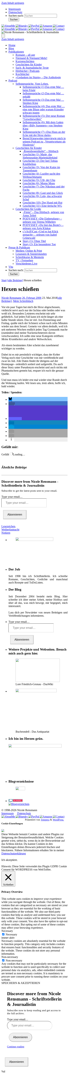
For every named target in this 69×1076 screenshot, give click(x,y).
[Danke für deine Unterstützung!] (34, 25)
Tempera (45, 819)
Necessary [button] (7, 930)
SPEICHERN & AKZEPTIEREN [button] (20, 982)
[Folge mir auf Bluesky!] (22, 25)
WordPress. (58, 819)
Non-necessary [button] (9, 956)
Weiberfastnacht (10, 529)
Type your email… (11, 496)
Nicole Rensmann (11, 297)
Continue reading (15, 1046)
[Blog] (18, 804)
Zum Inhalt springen (12, 2)
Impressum (14, 9)
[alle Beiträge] (15, 280)
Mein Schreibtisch (23, 301)
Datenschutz (15, 12)
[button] (10, 399)
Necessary (11, 934)
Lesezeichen (8, 526)
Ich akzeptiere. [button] (9, 859)
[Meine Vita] (8, 25)
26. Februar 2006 (31, 297)
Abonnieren (14, 514)
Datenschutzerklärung (13, 853)
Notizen (5, 532)
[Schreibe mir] (58, 25)
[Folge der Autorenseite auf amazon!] (46, 25)
